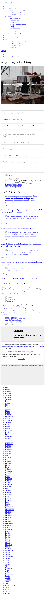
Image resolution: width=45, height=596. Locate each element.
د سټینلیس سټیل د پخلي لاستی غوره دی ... (20, 278)
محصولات (8, 16)
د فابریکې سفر (16, 12)
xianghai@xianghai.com (13, 185)
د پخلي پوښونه (16, 45)
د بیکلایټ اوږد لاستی (12, 308)
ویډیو (8, 35)
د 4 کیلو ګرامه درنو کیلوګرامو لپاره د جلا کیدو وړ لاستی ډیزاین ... (22, 210)
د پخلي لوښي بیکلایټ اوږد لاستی (15, 310)
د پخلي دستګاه (16, 20)
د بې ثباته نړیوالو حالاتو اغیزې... (18, 228)
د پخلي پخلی (15, 18)
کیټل (12, 26)
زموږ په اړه (10, 8)
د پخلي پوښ (14, 22)
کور (7, 6)
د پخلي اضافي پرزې (18, 24)
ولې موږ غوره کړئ (17, 10)
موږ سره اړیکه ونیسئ (14, 37)
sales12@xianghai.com (13, 187)
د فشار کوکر (15, 28)
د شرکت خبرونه (16, 33)
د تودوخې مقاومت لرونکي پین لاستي (26, 312)
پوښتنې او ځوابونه (18, 14)
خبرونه (8, 30)
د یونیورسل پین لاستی (30, 308)
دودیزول (13, 47)
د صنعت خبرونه (16, 31)
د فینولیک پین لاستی (5, 313)
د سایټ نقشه (8, 306)
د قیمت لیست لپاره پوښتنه (12, 293)
